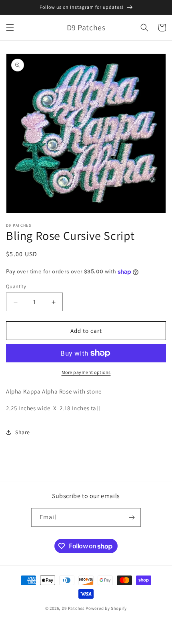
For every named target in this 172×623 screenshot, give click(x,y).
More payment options (86, 372)
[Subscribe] (131, 517)
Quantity (16, 286)
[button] (10, 27)
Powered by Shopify (106, 608)
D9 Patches (74, 608)
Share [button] (22, 432)
